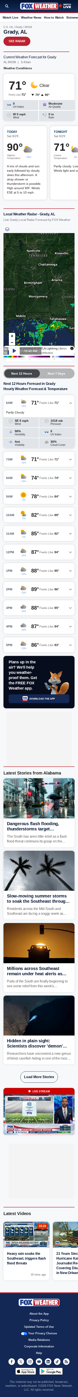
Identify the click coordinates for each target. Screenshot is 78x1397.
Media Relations (39, 1340)
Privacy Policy (39, 1320)
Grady (19, 27)
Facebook (11, 1361)
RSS (66, 1361)
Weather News (31, 17)
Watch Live (10, 17)
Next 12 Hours (21, 373)
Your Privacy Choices (42, 1333)
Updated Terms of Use (39, 1326)
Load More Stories (39, 1077)
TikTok (57, 1361)
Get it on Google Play (51, 1371)
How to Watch (54, 17)
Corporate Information (39, 1346)
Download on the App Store (25, 1371)
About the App (39, 1313)
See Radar (17, 41)
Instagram (30, 1361)
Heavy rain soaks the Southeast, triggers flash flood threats (26, 1258)
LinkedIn (48, 1361)
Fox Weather (39, 6)
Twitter (21, 1361)
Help (39, 1353)
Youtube (39, 1361)
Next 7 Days (56, 373)
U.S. (5, 27)
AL (11, 27)
